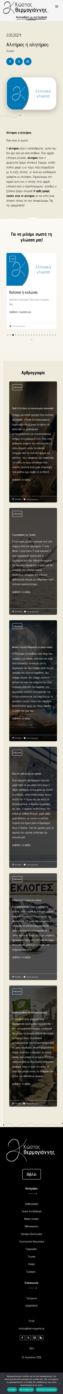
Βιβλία (31, 1174)
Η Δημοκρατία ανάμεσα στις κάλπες (33, 929)
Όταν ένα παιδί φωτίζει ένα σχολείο (33, 809)
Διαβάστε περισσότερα (20, 312)
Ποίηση (31, 1264)
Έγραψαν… (32, 1271)
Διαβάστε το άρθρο (21, 479)
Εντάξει (12, 1389)
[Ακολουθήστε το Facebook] (10, 61)
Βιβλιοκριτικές (31, 1226)
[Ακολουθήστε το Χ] (19, 61)
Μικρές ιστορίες (31, 1218)
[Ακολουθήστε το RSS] (40, 1337)
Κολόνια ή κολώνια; (31, 291)
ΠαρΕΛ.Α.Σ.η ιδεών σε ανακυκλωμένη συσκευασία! (33, 444)
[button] (7, 335)
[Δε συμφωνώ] (59, 1383)
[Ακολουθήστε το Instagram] (28, 61)
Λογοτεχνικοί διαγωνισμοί (31, 1241)
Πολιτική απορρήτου (46, 1389)
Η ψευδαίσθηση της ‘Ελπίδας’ (33, 564)
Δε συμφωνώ (26, 1389)
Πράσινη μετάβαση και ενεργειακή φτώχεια (33, 1048)
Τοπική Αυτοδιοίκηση (31, 1211)
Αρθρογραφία (17, 387)
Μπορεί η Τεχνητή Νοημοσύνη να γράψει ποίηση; (33, 683)
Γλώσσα (10, 50)
